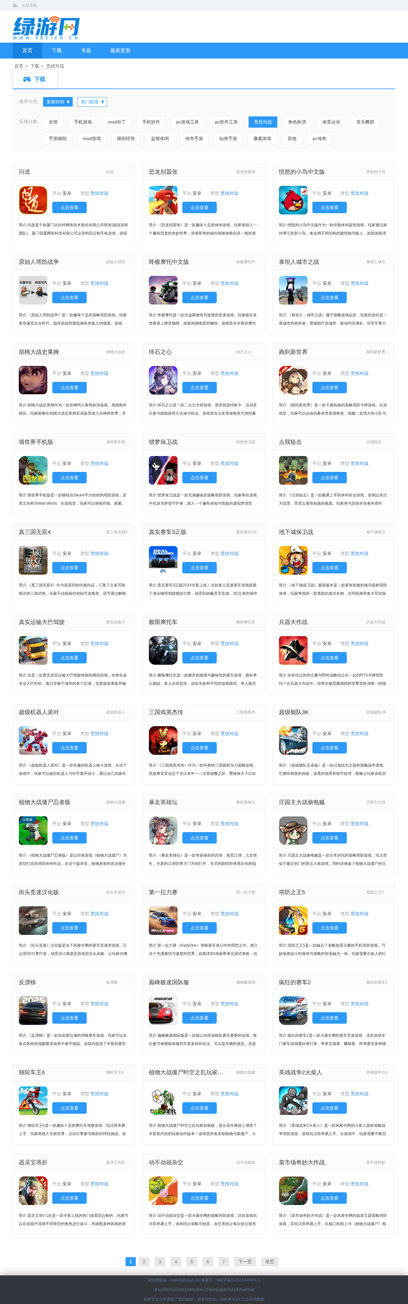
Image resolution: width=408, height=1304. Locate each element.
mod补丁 (117, 121)
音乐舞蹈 (365, 121)
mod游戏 (92, 138)
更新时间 (55, 101)
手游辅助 (58, 138)
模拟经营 (126, 138)
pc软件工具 (226, 121)
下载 (57, 50)
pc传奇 (319, 138)
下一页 (245, 1261)
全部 (53, 121)
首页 (27, 50)
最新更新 (120, 50)
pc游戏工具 (187, 121)
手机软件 (151, 121)
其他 (292, 138)
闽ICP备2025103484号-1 (238, 1280)
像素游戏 (262, 138)
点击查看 (69, 207)
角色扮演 (297, 121)
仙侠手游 (228, 138)
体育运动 (331, 121)
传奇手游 (194, 138)
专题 (86, 50)
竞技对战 (55, 65)
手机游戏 (83, 121)
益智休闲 (160, 138)
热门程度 (90, 101)
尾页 (269, 1261)
